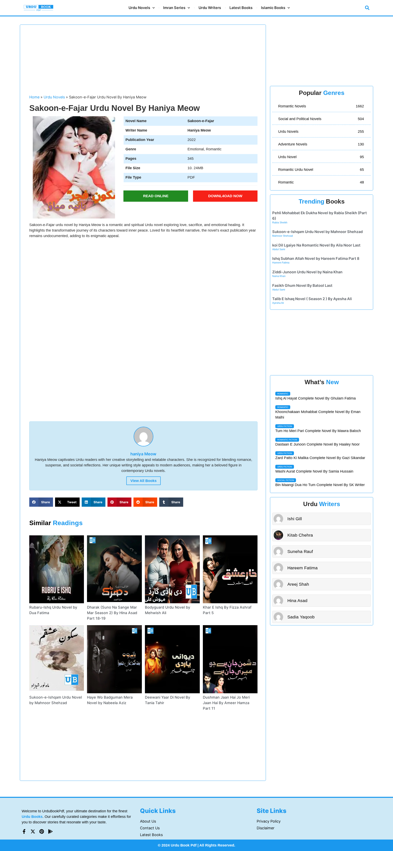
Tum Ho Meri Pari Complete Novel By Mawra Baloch (318, 431)
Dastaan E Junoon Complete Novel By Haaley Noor (317, 444)
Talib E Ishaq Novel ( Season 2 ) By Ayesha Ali (312, 299)
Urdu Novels (139, 8)
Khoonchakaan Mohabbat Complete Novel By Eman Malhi (317, 414)
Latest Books (241, 8)
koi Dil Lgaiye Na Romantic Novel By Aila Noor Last (316, 245)
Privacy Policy (269, 821)
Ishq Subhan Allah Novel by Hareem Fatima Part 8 (315, 258)
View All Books (143, 481)
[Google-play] (50, 831)
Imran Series (174, 8)
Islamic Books (273, 8)
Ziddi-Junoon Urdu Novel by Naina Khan (307, 272)
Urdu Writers (210, 8)
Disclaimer (265, 828)
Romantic (282, 394)
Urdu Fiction (284, 426)
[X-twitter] (32, 831)
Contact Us (150, 828)
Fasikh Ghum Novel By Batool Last (302, 285)
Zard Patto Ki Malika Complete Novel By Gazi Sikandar (320, 458)
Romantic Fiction (287, 440)
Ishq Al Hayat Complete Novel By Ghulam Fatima (315, 398)
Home (34, 97)
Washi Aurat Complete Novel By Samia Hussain (314, 471)
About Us (148, 821)
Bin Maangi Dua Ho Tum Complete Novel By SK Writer (320, 485)
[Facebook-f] (24, 831)
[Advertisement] (143, 61)
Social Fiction (285, 480)
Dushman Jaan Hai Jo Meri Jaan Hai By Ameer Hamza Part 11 (226, 702)
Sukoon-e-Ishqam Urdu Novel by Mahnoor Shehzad (317, 232)
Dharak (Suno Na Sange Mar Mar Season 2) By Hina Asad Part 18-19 (112, 612)
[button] (367, 7)
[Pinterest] (41, 831)
